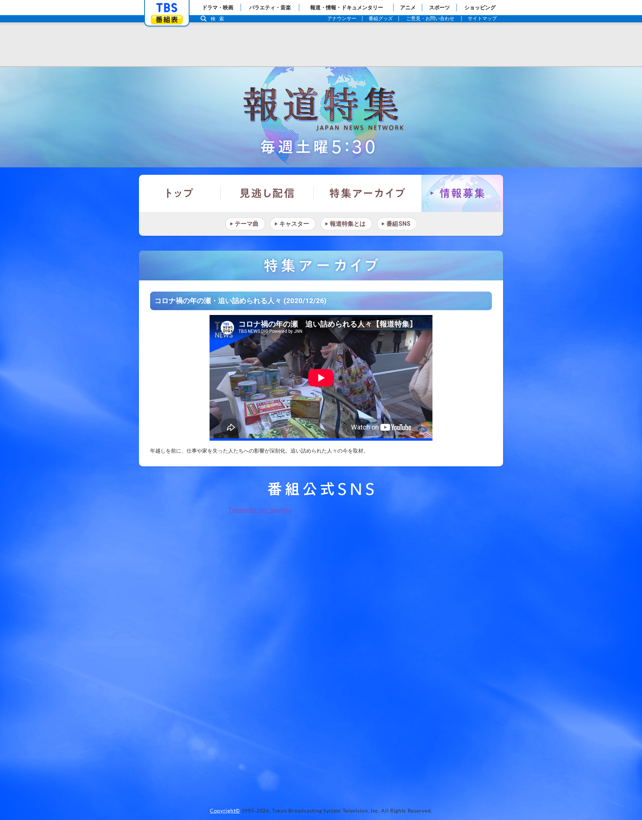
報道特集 (321, 117)
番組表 (167, 19)
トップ (180, 193)
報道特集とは (348, 223)
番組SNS (398, 223)
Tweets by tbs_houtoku (260, 510)
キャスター (294, 223)
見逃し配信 (267, 193)
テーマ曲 (247, 223)
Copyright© (225, 811)
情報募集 (462, 193)
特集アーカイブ (367, 193)
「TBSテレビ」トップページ (167, 8)
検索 (219, 19)
